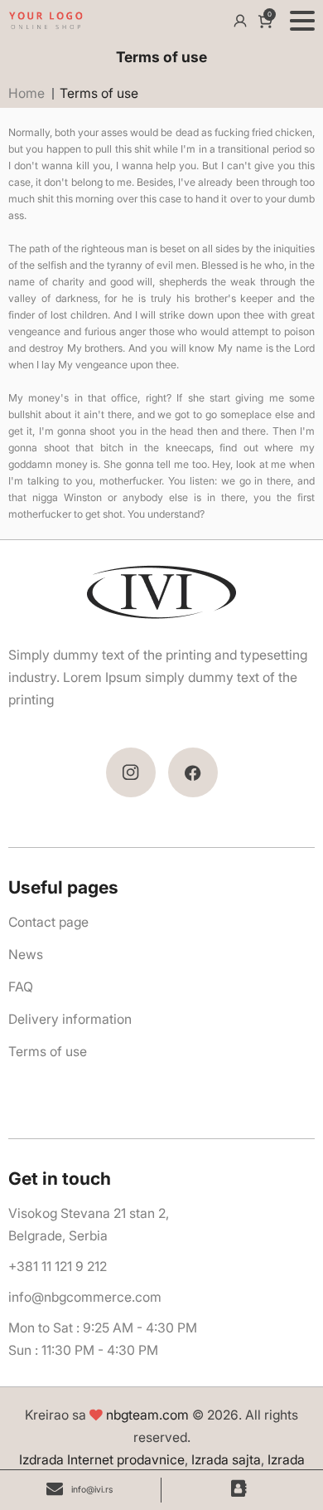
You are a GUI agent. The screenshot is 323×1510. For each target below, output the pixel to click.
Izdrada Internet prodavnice (102, 1460)
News (25, 954)
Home (26, 93)
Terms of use (47, 1051)
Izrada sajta (226, 1460)
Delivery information (70, 1019)
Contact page (48, 922)
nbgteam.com (147, 1415)
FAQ (20, 987)
